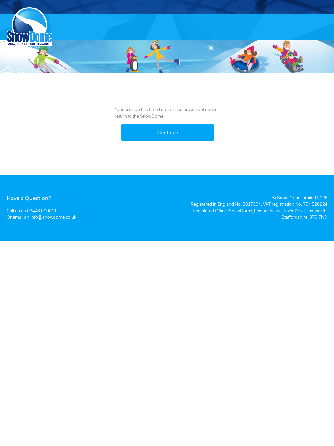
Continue (167, 132)
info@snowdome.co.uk (53, 217)
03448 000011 (42, 211)
